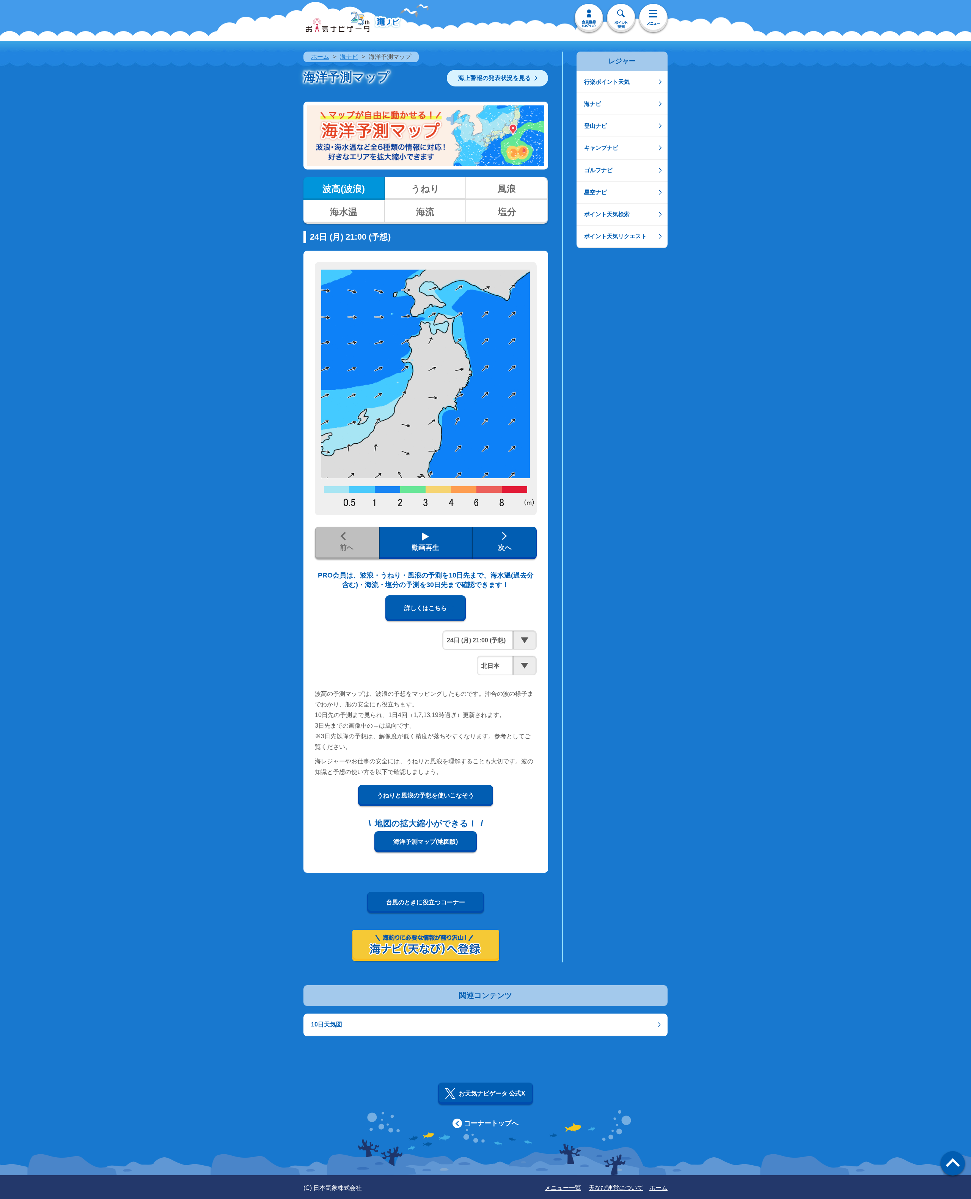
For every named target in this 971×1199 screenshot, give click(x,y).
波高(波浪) (343, 189)
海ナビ (349, 56)
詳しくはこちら (425, 608)
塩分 (507, 212)
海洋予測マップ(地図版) (425, 841)
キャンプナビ (601, 147)
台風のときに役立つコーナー (425, 902)
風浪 (507, 189)
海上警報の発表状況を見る (494, 78)
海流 (425, 212)
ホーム (320, 56)
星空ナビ (595, 192)
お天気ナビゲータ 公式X (492, 1093)
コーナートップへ (491, 1123)
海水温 (343, 212)
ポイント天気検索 (607, 214)
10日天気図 (326, 1024)
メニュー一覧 (563, 1188)
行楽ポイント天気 (607, 81)
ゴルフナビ (598, 170)
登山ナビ (595, 125)
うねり (425, 189)
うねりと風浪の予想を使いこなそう (425, 795)
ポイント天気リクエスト (615, 236)
